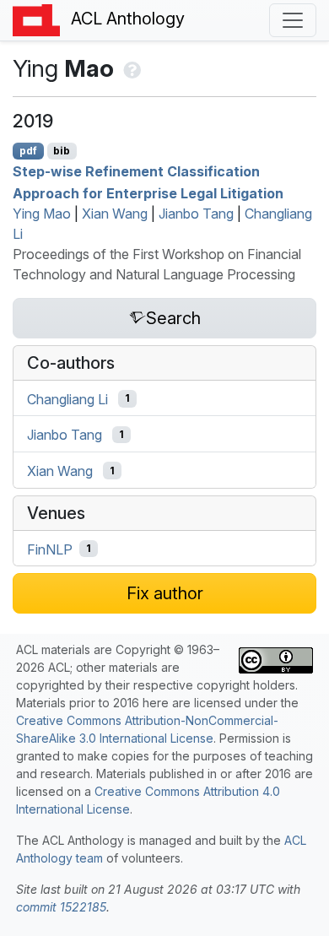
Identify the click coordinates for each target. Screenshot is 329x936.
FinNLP (50, 548)
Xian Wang (115, 213)
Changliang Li (67, 398)
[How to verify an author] (130, 68)
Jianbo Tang (196, 213)
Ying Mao (42, 213)
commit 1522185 (61, 907)
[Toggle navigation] (292, 20)
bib (61, 150)
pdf (28, 150)
